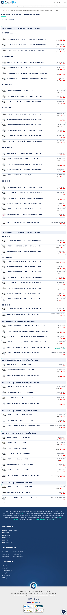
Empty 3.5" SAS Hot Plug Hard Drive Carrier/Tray (23, 314)
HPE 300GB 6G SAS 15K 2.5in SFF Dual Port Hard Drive (24, 91)
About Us (4, 565)
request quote (60, 348)
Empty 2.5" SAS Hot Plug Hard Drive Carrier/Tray (23, 222)
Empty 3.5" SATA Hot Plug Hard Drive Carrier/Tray (23, 475)
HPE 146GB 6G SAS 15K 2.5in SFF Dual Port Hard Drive (24, 96)
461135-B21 (62, 347)
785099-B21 (62, 50)
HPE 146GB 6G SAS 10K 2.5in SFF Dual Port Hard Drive (24, 141)
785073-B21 (61, 73)
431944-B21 (62, 271)
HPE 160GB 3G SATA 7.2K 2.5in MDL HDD (20, 398)
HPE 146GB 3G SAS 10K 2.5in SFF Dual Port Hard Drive (24, 193)
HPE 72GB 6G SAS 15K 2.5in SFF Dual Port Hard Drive (24, 101)
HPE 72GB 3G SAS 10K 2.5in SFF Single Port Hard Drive (24, 209)
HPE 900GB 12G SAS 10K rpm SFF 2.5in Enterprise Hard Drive (27, 68)
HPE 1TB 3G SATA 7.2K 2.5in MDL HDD (19, 387)
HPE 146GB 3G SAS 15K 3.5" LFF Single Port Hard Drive (24, 277)
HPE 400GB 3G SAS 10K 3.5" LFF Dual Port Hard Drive (24, 308)
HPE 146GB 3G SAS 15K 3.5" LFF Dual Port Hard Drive (24, 283)
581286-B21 (62, 124)
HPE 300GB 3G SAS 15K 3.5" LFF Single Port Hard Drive (24, 272)
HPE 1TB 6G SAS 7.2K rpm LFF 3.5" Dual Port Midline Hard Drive (27, 336)
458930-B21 (62, 458)
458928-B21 (62, 464)
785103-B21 (62, 39)
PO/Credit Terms (18, 554)
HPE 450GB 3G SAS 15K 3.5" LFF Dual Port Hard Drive (24, 261)
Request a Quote (18, 551)
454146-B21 (62, 453)
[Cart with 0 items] (61, 2)
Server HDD (6, 532)
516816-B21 (62, 245)
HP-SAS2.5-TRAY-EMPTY (58, 222)
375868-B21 (62, 298)
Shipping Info (5, 556)
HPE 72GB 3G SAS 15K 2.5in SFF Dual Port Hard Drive (24, 159)
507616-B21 (62, 331)
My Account (5, 551)
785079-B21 (61, 62)
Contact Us (5, 568)
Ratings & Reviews (7, 570)
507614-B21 (62, 336)
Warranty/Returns (18, 556)
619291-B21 (62, 119)
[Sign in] (54, 2)
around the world (49, 519)
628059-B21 (62, 442)
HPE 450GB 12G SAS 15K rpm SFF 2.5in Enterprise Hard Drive (26, 44)
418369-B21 (62, 169)
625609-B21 (62, 386)
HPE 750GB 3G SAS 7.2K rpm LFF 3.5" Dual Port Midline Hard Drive (28, 347)
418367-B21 (62, 192)
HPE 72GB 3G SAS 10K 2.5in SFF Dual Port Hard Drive (24, 203)
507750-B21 (61, 392)
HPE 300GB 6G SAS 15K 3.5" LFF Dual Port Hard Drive (24, 251)
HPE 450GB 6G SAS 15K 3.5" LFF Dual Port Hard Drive (24, 246)
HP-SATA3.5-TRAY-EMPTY (58, 475)
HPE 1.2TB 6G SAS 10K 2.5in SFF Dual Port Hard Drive (24, 114)
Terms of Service (6, 575)
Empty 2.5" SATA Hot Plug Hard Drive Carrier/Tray (23, 403)
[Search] (52, 2)
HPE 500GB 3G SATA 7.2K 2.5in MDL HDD (20, 392)
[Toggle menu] (64, 2)
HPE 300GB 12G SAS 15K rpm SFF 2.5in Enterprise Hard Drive (26, 50)
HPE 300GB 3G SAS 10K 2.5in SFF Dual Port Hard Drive (24, 187)
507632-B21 (62, 448)
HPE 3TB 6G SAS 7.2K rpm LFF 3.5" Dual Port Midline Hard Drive (27, 326)
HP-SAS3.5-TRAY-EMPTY (58, 314)
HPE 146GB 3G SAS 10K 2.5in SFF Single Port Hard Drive (25, 198)
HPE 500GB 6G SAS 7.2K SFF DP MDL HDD (20, 370)
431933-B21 (62, 174)
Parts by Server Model (9, 530)
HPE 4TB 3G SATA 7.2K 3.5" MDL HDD (19, 437)
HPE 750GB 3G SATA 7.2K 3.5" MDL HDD (19, 459)
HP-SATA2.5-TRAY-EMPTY (58, 403)
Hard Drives (54, 10)
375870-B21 (61, 288)
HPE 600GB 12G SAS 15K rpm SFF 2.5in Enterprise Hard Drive (26, 39)
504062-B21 (62, 153)
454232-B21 (62, 261)
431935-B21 (62, 164)
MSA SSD (6, 540)
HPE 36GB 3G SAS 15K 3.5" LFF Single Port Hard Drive (24, 299)
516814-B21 (62, 251)
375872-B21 (62, 277)
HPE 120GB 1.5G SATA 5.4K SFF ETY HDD (20, 420)
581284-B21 (62, 130)
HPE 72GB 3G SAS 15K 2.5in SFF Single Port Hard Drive (24, 164)
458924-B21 (62, 420)
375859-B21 (62, 214)
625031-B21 (62, 325)
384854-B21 (62, 282)
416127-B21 (62, 266)
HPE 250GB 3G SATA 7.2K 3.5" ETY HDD (19, 487)
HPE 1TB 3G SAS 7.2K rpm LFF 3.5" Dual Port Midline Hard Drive (27, 342)
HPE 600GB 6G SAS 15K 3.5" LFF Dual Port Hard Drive (24, 240)
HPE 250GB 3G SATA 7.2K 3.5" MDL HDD (19, 470)
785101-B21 (62, 44)
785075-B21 (61, 67)
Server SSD (6, 535)
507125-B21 (62, 141)
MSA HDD (6, 537)
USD (57, 2)
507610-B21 (62, 369)
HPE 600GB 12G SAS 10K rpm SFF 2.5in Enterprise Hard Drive (27, 73)
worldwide (45, 6)
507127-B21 (62, 135)
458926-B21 (62, 469)
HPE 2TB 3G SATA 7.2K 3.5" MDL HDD (18, 448)
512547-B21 (62, 96)
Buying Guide (7, 542)
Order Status (5, 554)
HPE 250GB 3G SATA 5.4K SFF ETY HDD (19, 415)
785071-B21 (62, 78)
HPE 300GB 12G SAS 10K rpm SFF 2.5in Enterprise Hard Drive (27, 78)
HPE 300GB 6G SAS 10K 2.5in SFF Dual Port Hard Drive (24, 135)
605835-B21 (62, 364)
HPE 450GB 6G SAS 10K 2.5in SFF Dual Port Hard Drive (24, 130)
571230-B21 (62, 486)
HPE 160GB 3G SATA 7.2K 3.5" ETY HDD (19, 492)
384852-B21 (62, 293)
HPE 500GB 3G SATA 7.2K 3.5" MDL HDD (20, 464)
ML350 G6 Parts (44, 10)
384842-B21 (62, 203)
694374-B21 (62, 437)
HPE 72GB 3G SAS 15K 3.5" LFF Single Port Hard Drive (24, 288)
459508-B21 (62, 308)
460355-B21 (62, 414)
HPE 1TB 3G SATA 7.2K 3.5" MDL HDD (18, 453)
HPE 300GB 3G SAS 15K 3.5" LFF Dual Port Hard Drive (24, 266)
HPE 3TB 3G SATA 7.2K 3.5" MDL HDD (18, 443)
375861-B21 (62, 208)
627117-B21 (62, 90)
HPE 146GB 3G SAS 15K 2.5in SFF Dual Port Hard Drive (24, 153)
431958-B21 (62, 198)
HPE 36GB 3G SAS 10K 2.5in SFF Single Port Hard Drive (24, 214)
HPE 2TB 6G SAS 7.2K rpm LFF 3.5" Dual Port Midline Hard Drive (27, 331)
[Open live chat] (63, 611)
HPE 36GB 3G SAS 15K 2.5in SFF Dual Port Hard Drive (24, 169)
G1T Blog (4, 578)
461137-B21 (62, 341)
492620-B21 (62, 187)
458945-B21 (62, 492)
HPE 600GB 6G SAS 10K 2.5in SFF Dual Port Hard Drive (24, 125)
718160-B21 (62, 113)
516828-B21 (62, 240)
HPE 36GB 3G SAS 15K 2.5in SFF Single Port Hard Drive (24, 175)
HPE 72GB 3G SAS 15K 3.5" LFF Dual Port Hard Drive (23, 293)
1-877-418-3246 (33, 599)
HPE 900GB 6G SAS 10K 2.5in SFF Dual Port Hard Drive (24, 119)
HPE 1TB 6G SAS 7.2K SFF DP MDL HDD (19, 364)
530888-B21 (61, 397)
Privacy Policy (5, 573)
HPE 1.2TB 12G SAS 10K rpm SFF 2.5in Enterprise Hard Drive (26, 62)
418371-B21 (62, 158)
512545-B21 (62, 101)
